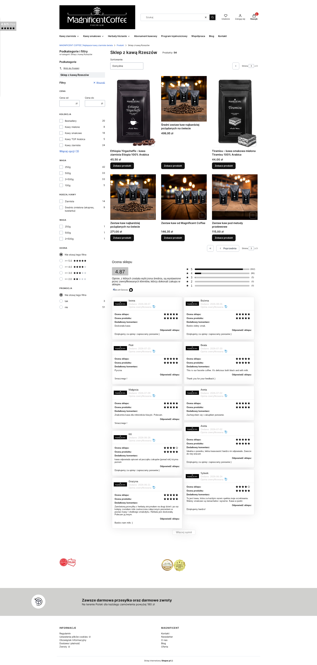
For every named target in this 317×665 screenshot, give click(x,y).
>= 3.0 (68, 272)
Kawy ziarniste (73, 145)
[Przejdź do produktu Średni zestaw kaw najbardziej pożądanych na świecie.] (184, 99)
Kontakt (165, 633)
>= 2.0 (68, 279)
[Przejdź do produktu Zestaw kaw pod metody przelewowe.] (235, 197)
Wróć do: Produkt (71, 68)
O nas (164, 640)
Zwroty (63, 646)
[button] (212, 17)
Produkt (120, 45)
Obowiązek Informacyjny (72, 640)
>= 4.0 (68, 266)
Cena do (89, 97)
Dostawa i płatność (69, 643)
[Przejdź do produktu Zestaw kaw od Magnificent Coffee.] (184, 197)
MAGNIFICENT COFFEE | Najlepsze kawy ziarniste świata (86, 45)
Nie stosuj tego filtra (75, 254)
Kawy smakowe (73, 133)
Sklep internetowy (157, 660)
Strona (245, 66)
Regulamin (65, 633)
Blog (163, 643)
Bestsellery (71, 120)
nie (66, 307)
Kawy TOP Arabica (75, 139)
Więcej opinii (184, 532)
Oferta (164, 646)
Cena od (64, 97)
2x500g (69, 179)
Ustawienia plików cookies (73, 636)
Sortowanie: (116, 59)
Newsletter (167, 636)
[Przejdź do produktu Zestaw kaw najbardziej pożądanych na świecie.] (133, 197)
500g (68, 173)
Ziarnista (69, 201)
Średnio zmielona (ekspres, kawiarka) (79, 209)
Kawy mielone (72, 127)
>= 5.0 (68, 260)
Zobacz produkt (122, 165)
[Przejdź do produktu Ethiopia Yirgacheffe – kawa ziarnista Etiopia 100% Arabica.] (133, 112)
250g (68, 167)
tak (66, 301)
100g (67, 185)
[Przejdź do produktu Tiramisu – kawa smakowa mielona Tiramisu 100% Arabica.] (235, 112)
